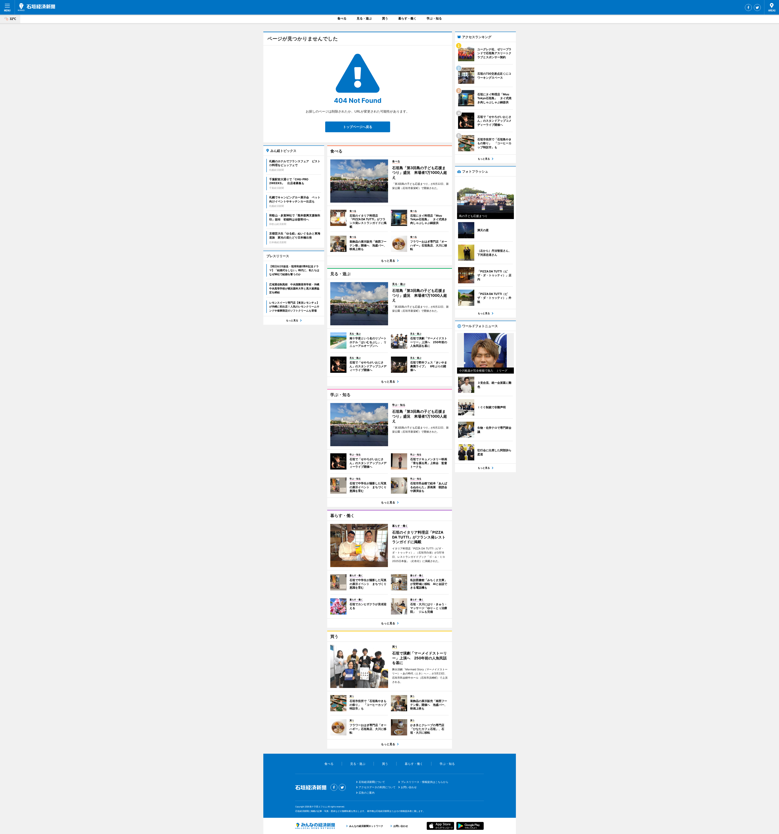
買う (385, 18)
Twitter (757, 7)
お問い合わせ (409, 787)
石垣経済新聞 (36, 7)
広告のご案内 (366, 792)
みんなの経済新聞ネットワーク (315, 826)
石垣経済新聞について (372, 781)
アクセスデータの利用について (377, 787)
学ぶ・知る (434, 18)
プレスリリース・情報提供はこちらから (424, 781)
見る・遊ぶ (364, 18)
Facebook (748, 7)
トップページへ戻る (357, 127)
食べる (341, 18)
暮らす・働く (407, 18)
